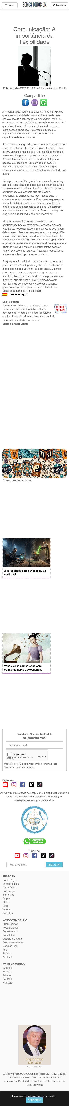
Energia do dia (10, 884)
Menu (10, 5)
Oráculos (7, 913)
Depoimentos (10, 931)
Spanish (7, 968)
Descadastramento (13, 942)
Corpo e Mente (57, 88)
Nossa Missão (10, 927)
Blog (5, 905)
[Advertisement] (34, 363)
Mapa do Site (9, 946)
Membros (60, 5)
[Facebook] (22, 784)
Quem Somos (10, 924)
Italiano (6, 975)
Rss (4, 949)
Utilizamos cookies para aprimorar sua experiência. (33, 1096)
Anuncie (7, 957)
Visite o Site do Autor (15, 323)
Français (7, 982)
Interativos (8, 894)
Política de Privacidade (31, 1081)
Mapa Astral (9, 887)
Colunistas (8, 935)
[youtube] (5, 784)
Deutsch (7, 979)
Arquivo (6, 953)
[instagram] (14, 784)
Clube (5, 902)
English (6, 971)
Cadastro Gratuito (12, 938)
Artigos (6, 898)
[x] (31, 784)
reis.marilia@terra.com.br (24, 320)
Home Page (9, 880)
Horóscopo (8, 891)
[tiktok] (40, 784)
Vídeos (6, 909)
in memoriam (34, 1066)
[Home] (34, 820)
